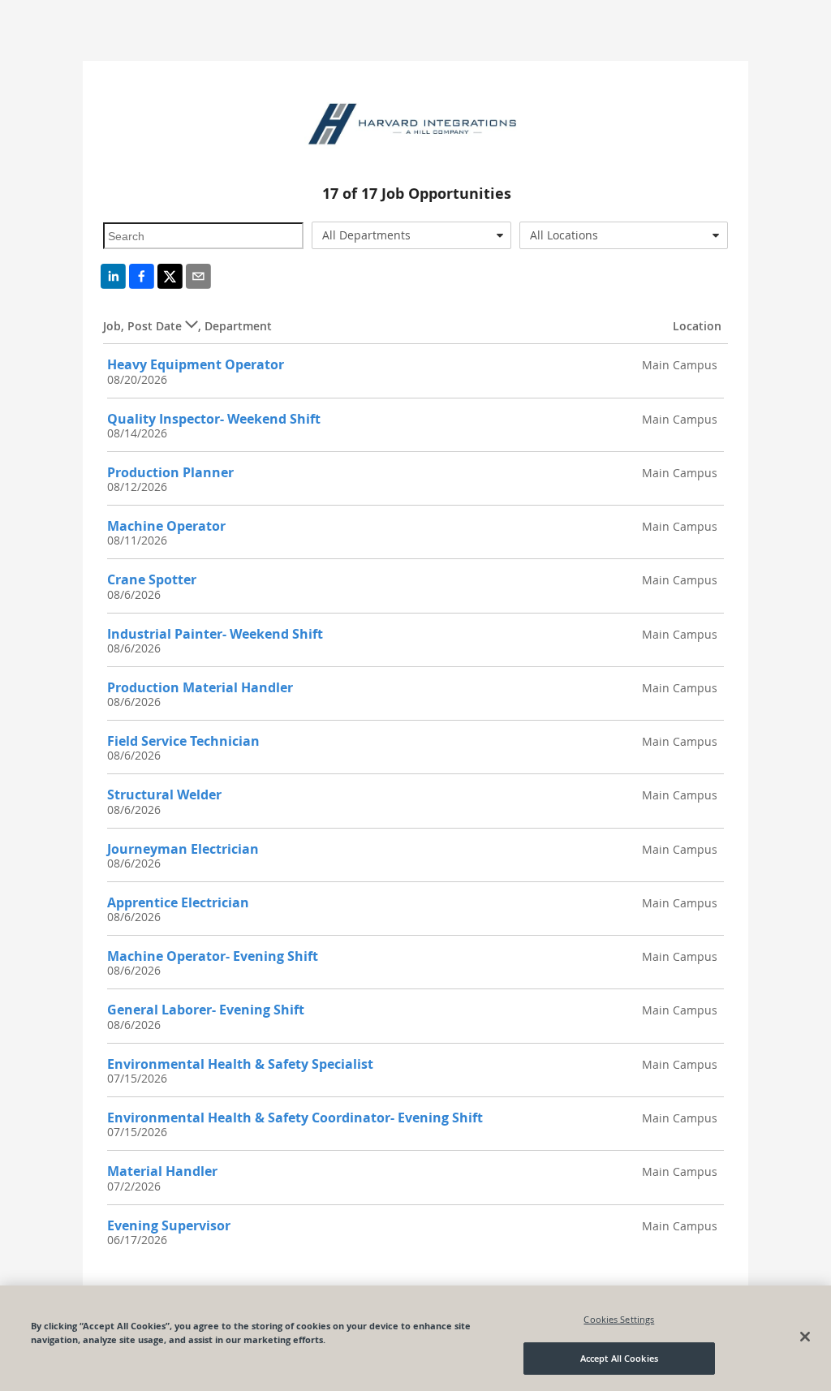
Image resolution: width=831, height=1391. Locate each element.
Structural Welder (164, 794)
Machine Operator (166, 526)
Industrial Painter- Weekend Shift (215, 634)
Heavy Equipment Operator (195, 364)
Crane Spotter (151, 579)
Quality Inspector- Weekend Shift (214, 419)
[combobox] (411, 235)
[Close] (805, 1336)
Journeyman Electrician (183, 849)
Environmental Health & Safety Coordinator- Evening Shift (295, 1117)
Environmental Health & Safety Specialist (240, 1064)
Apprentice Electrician (178, 902)
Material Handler (162, 1171)
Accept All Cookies (619, 1358)
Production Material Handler (200, 687)
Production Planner (170, 472)
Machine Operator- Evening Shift (212, 956)
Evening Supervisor (168, 1225)
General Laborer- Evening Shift (205, 1009)
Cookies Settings (618, 1319)
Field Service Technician (183, 741)
